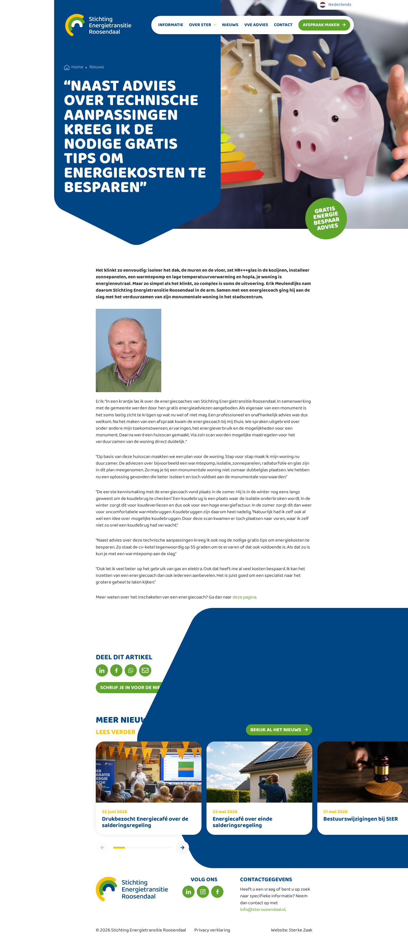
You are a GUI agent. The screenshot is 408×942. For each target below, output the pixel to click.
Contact (283, 24)
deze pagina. (245, 597)
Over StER (200, 24)
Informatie (170, 24)
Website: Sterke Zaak (291, 930)
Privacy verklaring (212, 930)
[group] (149, 788)
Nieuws (230, 24)
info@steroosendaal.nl (262, 909)
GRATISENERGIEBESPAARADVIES (326, 218)
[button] (182, 847)
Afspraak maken (321, 24)
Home (77, 67)
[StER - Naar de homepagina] (92, 25)
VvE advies (256, 24)
